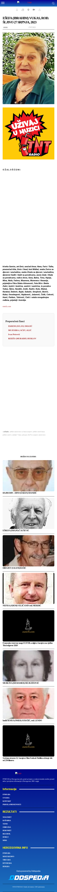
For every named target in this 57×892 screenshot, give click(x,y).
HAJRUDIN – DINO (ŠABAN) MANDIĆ (20, 493)
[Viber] (43, 441)
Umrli (5, 27)
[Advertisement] (28, 221)
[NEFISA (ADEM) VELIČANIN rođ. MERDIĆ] (28, 588)
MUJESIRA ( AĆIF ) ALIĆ (20, 330)
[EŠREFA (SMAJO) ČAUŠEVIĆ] (28, 513)
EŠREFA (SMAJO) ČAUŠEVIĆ (16, 530)
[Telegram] (37, 441)
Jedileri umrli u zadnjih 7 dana (12, 435)
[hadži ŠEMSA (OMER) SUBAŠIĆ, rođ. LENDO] (28, 703)
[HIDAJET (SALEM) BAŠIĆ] (28, 550)
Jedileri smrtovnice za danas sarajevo (21, 431)
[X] (19, 441)
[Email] (31, 441)
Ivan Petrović (14, 334)
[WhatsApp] (25, 441)
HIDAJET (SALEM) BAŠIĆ (14, 568)
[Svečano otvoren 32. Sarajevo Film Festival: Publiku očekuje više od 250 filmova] (28, 741)
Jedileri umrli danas (39, 431)
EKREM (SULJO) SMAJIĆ (20, 326)
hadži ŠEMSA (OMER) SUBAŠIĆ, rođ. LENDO (22, 720)
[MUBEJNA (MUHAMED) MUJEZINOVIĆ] (28, 665)
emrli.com (7, 306)
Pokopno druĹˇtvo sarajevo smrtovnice (33, 435)
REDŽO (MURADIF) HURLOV (22, 338)
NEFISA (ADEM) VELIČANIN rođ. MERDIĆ (22, 605)
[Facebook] (13, 441)
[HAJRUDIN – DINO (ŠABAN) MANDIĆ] (28, 475)
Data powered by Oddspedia (28, 871)
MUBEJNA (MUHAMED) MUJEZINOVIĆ (21, 683)
